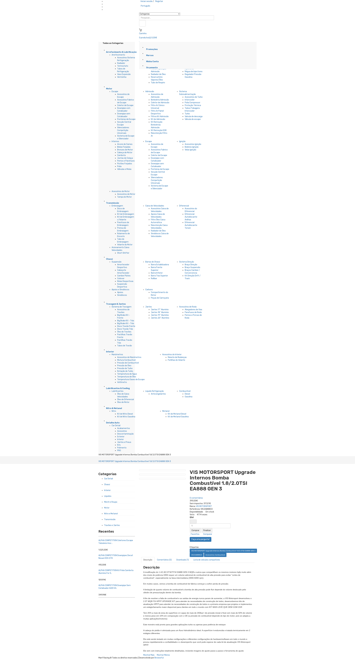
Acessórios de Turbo (194, 97)
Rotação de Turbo (125, 371)
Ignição (182, 141)
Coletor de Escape (125, 105)
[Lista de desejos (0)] (139, 40)
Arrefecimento (118, 55)
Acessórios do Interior (172, 354)
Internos (115, 141)
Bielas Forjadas (123, 147)
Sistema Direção (186, 262)
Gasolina (188, 397)
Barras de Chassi (152, 262)
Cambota (121, 155)
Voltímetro (122, 382)
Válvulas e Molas (124, 169)
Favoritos (194, 534)
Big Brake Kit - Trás (125, 320)
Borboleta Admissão (160, 100)
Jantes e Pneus (124, 442)
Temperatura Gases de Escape (131, 379)
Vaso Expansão (124, 74)
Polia (119, 166)
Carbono (149, 289)
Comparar (207, 534)
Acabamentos (123, 428)
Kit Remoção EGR (159, 130)
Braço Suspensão (192, 267)
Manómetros (117, 354)
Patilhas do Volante (176, 360)
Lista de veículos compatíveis (206, 560)
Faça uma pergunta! (201, 539)
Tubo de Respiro (158, 82)
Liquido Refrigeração (154, 391)
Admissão (149, 91)
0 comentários (196, 498)
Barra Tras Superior (159, 276)
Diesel (187, 394)
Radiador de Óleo (158, 74)
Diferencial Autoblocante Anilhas (191, 217)
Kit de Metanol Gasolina (178, 416)
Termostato (122, 66)
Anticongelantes (158, 394)
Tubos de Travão (124, 345)
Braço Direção (191, 264)
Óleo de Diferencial (125, 399)
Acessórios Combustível (215, 555)
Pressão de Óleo (124, 365)
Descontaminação (125, 434)
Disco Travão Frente (126, 326)
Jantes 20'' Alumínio (160, 318)
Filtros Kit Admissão (160, 116)
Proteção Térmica (193, 105)
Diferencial (184, 206)
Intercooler (190, 100)
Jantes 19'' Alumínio (160, 315)
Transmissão (110, 519)
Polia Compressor (192, 102)
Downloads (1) (182, 560)
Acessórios (122, 431)
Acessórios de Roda (187, 307)
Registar (159, 1)
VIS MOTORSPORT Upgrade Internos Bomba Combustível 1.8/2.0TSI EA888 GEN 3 (134, 461)
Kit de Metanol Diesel (177, 414)
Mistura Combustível (126, 360)
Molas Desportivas (125, 281)
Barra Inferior (157, 273)
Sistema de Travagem (121, 307)
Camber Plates (123, 276)
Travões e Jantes (112, 525)
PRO (119, 450)
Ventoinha (121, 77)
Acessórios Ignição (193, 144)
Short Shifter (123, 253)
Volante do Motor (124, 244)
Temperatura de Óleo (126, 377)
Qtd (191, 517)
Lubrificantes (117, 391)
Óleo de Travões (124, 332)
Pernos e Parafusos (126, 161)
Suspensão (116, 262)
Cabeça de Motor (124, 152)
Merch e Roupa (110, 502)
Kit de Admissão (158, 119)
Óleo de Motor (123, 402)
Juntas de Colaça (125, 158)
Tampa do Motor (124, 197)
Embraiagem (117, 206)
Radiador (121, 63)
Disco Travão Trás (125, 329)
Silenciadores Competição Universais (123, 130)
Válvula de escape (193, 119)
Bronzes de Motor (125, 150)
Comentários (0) (164, 560)
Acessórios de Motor (121, 191)
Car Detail (116, 425)
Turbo (187, 114)
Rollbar (154, 278)
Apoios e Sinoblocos (120, 289)
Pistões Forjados (124, 163)
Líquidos (107, 496)
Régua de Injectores (193, 71)
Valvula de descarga (193, 116)
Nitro (114, 411)
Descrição (147, 560)
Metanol (165, 411)
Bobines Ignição (192, 147)
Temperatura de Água (127, 374)
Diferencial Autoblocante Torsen (191, 225)
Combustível (185, 391)
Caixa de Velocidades (154, 206)
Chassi (107, 484)
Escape (115, 91)
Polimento (121, 448)
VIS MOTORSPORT (204, 506)
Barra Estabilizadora (160, 264)
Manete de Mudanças (177, 357)
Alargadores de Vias (193, 309)
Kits (119, 445)
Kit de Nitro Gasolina (126, 416)
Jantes (148, 307)
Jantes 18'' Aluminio (160, 312)
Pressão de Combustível (128, 363)
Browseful (159, 658)
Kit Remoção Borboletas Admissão (156, 125)
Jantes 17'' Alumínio (160, 309)
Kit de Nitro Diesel (125, 414)
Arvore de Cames (124, 144)
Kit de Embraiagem (125, 214)
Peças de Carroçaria (160, 298)
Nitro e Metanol (111, 513)
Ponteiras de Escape (126, 119)
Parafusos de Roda (193, 312)
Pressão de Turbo (125, 368)
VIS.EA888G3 (196, 555)
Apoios (120, 292)
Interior (120, 439)
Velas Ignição (190, 150)
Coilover (120, 278)
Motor (106, 508)
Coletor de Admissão (160, 102)
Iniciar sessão (147, 1)
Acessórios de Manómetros (129, 357)
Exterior (120, 436)
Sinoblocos (122, 295)
